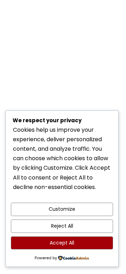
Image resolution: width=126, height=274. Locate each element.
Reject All (62, 225)
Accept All (62, 242)
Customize (62, 209)
